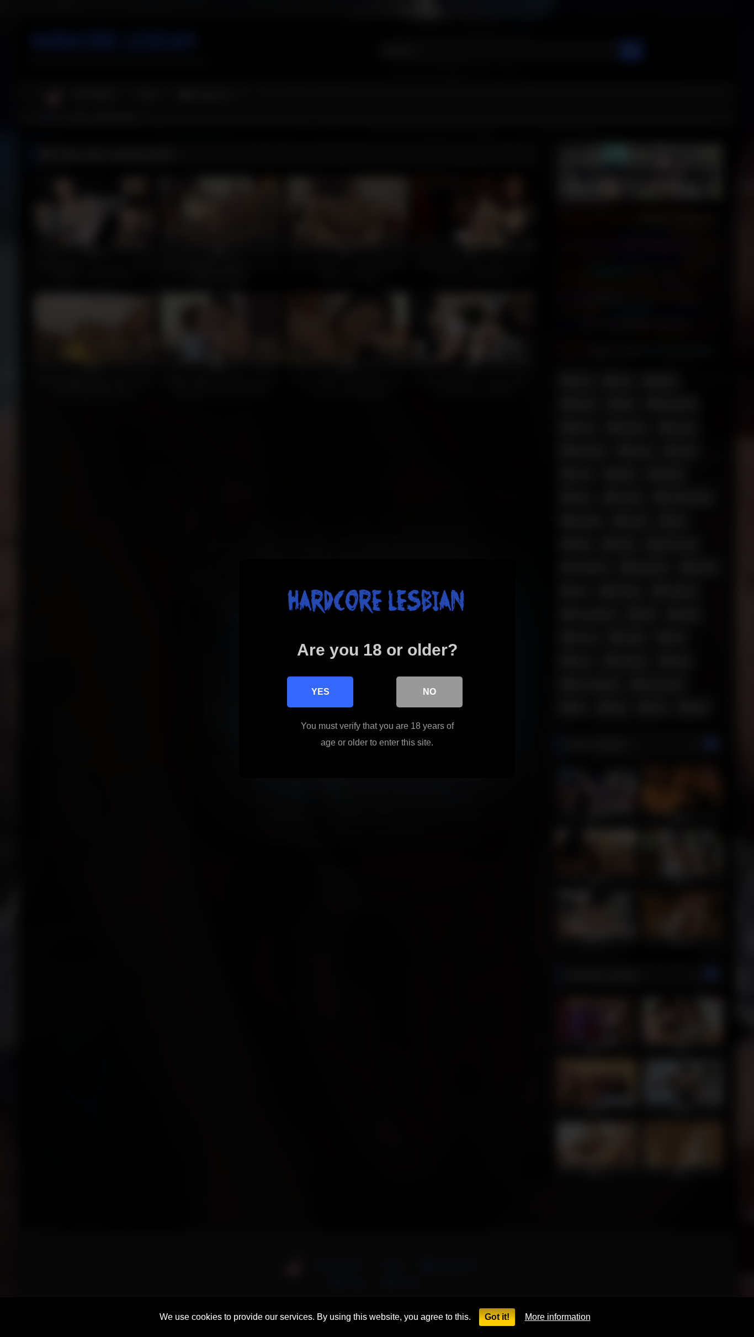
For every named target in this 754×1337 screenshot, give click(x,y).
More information (558, 1317)
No (429, 691)
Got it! (497, 1317)
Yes (320, 691)
